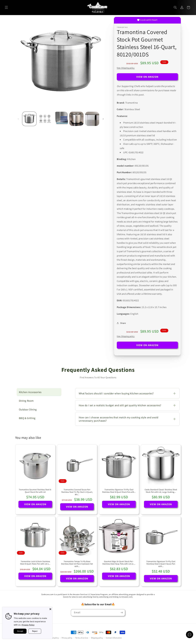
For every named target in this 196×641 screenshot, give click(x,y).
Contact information (114, 638)
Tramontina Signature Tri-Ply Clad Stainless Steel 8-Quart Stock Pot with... (119, 491)
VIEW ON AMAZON (147, 76)
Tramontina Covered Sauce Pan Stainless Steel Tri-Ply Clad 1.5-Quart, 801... (77, 492)
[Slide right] (103, 119)
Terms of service (81, 638)
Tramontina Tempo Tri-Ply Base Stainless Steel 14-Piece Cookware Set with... (77, 563)
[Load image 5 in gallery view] (92, 119)
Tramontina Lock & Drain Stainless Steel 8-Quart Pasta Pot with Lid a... (35, 562)
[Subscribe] (121, 612)
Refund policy (53, 638)
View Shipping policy (126, 68)
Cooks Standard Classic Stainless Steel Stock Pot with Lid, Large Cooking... (161, 491)
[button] (6, 7)
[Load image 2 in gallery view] (45, 119)
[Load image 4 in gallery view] (76, 119)
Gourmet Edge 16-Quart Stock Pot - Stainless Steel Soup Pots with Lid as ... (118, 562)
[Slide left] (18, 119)
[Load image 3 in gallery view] (61, 119)
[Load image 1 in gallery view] (29, 119)
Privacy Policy (28, 624)
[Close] (50, 609)
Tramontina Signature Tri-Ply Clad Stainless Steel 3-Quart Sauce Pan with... (160, 563)
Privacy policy (67, 638)
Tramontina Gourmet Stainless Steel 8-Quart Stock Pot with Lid (35, 491)
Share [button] (123, 323)
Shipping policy (97, 638)
